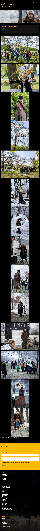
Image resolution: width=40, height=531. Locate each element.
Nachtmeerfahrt (5, 498)
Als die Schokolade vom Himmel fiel (9, 26)
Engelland (4, 491)
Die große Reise (5, 488)
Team (3, 30)
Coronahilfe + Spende (6, 526)
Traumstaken (4, 505)
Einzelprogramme (5, 513)
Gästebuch (4, 478)
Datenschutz (4, 523)
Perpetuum (4, 500)
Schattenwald (4, 502)
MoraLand (4, 496)
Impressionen (4, 475)
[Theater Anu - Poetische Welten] (20, 5)
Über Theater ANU (5, 474)
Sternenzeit (4, 504)
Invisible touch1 (5, 494)
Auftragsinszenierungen (6, 508)
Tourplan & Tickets (5, 477)
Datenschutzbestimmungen (17, 462)
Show (3, 28)
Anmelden (4, 465)
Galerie (3, 29)
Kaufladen (4, 479)
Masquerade (4, 495)
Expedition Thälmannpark (7, 509)
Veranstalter (4, 518)
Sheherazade (4, 503)
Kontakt (3, 521)
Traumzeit (4, 507)
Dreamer (3, 490)
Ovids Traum (4, 499)
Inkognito (4, 492)
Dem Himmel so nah (6, 487)
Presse (3, 519)
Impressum (4, 522)
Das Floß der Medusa (6, 486)
